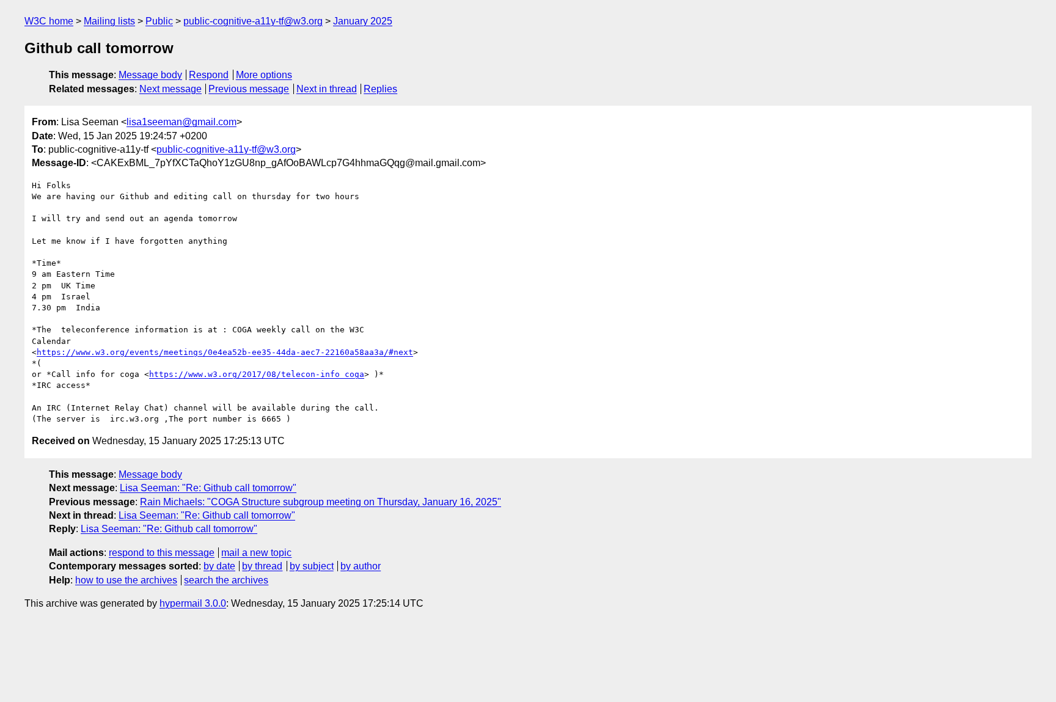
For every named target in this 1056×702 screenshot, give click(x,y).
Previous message (248, 89)
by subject (312, 566)
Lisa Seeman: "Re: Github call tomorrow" (208, 488)
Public (159, 21)
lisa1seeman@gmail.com (182, 122)
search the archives (226, 580)
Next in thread (326, 89)
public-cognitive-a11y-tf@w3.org (253, 21)
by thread (262, 566)
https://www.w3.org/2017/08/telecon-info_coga (256, 374)
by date (219, 566)
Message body (150, 75)
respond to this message (162, 552)
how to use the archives (126, 580)
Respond (209, 75)
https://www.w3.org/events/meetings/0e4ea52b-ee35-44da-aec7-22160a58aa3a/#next (225, 352)
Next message (170, 89)
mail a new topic (256, 552)
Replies (380, 89)
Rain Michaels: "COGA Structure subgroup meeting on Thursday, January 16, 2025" (320, 502)
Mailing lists (109, 21)
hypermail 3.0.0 (193, 603)
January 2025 (362, 21)
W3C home (48, 21)
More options (264, 75)
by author (360, 566)
